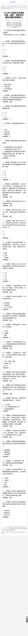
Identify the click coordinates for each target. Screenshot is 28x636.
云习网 (8, 20)
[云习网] (12, 2)
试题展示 (3, 6)
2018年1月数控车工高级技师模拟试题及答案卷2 (16, 527)
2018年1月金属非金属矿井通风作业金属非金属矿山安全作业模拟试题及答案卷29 (14, 529)
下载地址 (16, 35)
